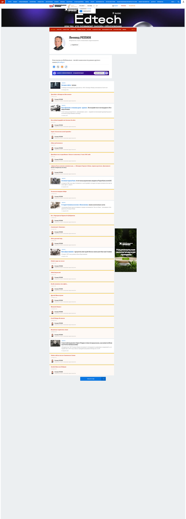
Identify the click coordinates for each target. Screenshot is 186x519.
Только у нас (66, 29)
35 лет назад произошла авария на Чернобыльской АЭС (86, 181)
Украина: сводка (81, 29)
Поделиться (75, 44)
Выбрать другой (87, 11)
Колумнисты (100, 1)
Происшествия (110, 1)
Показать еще (90, 378)
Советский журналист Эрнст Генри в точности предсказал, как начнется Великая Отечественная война (86, 343)
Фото (9, 1)
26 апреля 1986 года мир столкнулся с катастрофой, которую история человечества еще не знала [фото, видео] (86, 183)
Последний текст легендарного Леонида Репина (86, 108)
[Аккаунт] (183, 2)
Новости (59, 29)
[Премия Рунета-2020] (71, 6)
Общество (41, 1)
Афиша (124, 29)
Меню (2, 2)
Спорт (92, 1)
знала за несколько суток (83, 205)
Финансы (160, 1)
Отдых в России (96, 29)
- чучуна (68, 85)
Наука (87, 1)
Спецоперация (23, 1)
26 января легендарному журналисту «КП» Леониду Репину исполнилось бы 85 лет (84, 87)
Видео (15, 1)
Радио (116, 5)
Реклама (123, 5)
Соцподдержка (79, 1)
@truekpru (61, 62)
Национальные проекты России (127, 1)
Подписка (132, 5)
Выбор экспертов (144, 1)
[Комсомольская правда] (57, 5)
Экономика (49, 1)
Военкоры (73, 29)
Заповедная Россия (107, 29)
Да (81, 11)
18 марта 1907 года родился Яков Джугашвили (74, 254)
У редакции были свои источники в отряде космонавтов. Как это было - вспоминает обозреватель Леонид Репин (86, 208)
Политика (33, 1)
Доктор (153, 1)
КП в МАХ (89, 29)
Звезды (62, 1)
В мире (56, 1)
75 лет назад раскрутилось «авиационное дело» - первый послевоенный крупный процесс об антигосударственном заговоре (86, 112)
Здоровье (69, 1)
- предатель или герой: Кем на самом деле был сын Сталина (86, 252)
